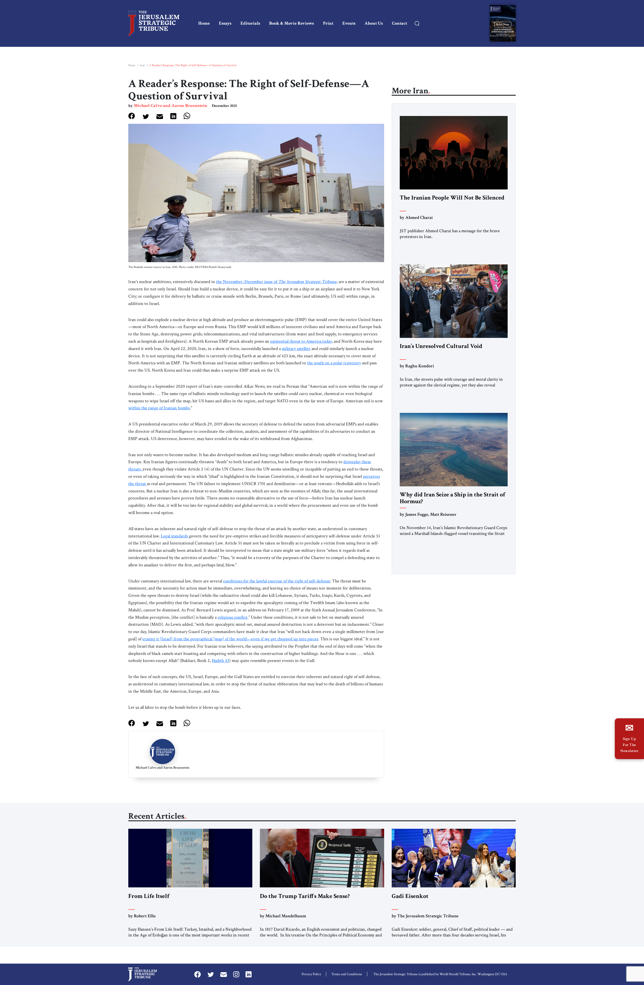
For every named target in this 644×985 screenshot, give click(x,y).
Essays (225, 23)
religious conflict (233, 617)
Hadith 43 (220, 660)
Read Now (502, 24)
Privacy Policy (311, 974)
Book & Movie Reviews (291, 23)
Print (328, 23)
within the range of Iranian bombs (159, 408)
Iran (142, 65)
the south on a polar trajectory (334, 363)
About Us (374, 23)
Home (204, 23)
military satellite (296, 348)
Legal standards (174, 536)
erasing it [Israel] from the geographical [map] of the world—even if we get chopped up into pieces (230, 639)
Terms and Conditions (346, 974)
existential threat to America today (301, 341)
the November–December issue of (276, 282)
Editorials (250, 23)
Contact (399, 23)
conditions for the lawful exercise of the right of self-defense (276, 581)
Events (348, 23)
